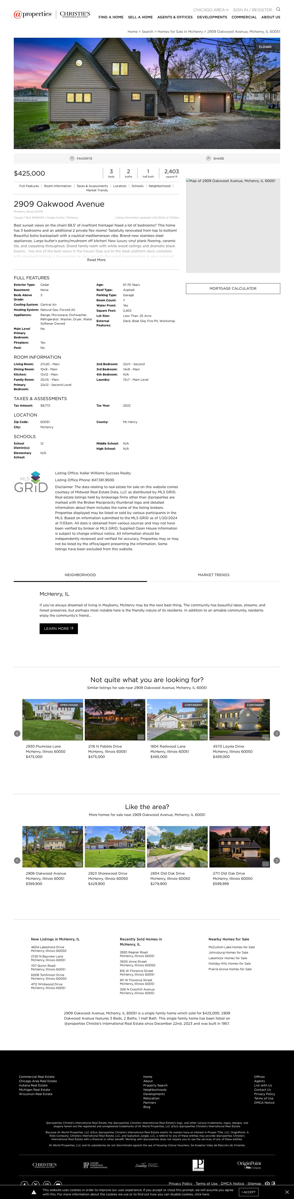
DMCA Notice (264, 1102)
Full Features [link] (29, 186)
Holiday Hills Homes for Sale (230, 963)
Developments (212, 17)
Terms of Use (263, 1098)
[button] (233, 225)
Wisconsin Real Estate (35, 1094)
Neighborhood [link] (160, 186)
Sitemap (254, 1184)
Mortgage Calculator (233, 288)
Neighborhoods (155, 1089)
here (205, 1194)
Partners (149, 1102)
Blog (146, 1107)
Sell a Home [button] (140, 17)
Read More (96, 260)
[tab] (80, 575)
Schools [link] (138, 186)
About (148, 1081)
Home (147, 1076)
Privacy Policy (264, 1094)
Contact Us (262, 1089)
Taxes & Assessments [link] (93, 186)
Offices (259, 1076)
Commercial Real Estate (36, 1076)
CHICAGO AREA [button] (209, 10)
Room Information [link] (58, 186)
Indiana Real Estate (33, 1085)
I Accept (249, 1192)
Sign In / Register (252, 10)
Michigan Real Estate (34, 1089)
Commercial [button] (244, 17)
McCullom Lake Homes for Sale (232, 947)
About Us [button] (270, 17)
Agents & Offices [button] (175, 17)
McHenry (72, 217)
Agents (259, 1081)
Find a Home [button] (111, 17)
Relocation (151, 1098)
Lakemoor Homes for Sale (228, 958)
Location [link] (120, 186)
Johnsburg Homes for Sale (228, 952)
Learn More (57, 629)
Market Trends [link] (97, 190)
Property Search (155, 1085)
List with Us (263, 1085)
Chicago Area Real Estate (38, 1081)
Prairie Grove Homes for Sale (230, 969)
